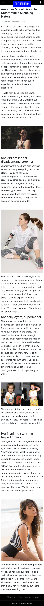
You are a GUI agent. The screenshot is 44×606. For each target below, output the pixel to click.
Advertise (36, 597)
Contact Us (27, 597)
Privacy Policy (11, 597)
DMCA (20, 597)
